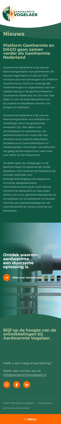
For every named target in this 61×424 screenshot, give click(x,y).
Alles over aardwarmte (27, 277)
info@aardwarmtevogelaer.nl (24, 375)
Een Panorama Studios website (16, 408)
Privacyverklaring (45, 403)
